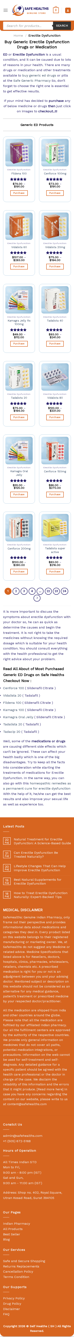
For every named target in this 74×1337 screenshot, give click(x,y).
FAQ (6, 1314)
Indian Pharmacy (16, 1223)
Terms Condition (16, 1277)
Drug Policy (12, 1304)
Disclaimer (11, 1309)
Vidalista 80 (55, 397)
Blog (6, 1239)
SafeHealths (12, 947)
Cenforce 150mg (55, 471)
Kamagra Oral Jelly (19, 472)
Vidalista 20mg (55, 247)
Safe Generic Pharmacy (32, 80)
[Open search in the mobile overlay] (37, 26)
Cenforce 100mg (55, 173)
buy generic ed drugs (39, 75)
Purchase (19, 193)
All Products (13, 1229)
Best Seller (11, 1234)
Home (18, 35)
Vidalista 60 (19, 247)
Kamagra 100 (13, 710)
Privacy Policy (14, 1298)
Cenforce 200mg (19, 548)
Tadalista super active (55, 550)
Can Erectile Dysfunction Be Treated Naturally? (36, 854)
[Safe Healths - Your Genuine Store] (30, 10)
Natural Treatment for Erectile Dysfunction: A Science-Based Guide (42, 841)
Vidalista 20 (12, 695)
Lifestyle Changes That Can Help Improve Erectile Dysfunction (40, 868)
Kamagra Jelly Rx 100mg (19, 322)
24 (64, 591)
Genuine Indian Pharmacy (43, 917)
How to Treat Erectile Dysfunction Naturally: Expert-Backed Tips (40, 895)
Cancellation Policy (18, 1271)
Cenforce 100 (13, 688)
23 (56, 591)
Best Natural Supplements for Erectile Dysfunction (37, 881)
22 (48, 591)
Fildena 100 (19, 173)
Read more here (50, 1089)
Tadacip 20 (11, 732)
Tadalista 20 (19, 397)
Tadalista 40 (55, 320)
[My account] (68, 10)
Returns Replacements (21, 1266)
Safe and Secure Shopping (24, 1261)
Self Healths (38, 1326)
